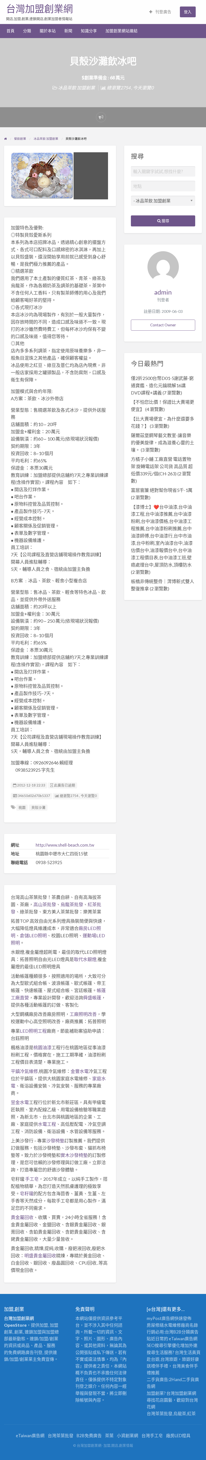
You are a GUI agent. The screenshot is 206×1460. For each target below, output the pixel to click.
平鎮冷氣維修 (24, 1071)
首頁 (11, 31)
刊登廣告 (162, 12)
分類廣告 (189, 1332)
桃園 (22, 808)
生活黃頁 (191, 1352)
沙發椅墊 (55, 1140)
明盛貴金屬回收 (40, 1255)
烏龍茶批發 (72, 904)
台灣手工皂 (152, 1435)
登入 (187, 12)
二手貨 (188, 1379)
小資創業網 (127, 1435)
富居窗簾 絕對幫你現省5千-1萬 (161, 490)
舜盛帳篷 (92, 997)
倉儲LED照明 (33, 935)
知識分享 (89, 31)
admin (163, 292)
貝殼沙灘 (38, 808)
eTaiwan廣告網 (183, 1338)
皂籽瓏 (26, 1193)
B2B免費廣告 (89, 1435)
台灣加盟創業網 (39, 9)
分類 (27, 31)
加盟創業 (183, 1393)
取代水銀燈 (85, 959)
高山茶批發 (44, 904)
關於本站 (48, 31)
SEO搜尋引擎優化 (163, 1345)
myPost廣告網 (160, 1318)
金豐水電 (80, 1071)
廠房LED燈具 (178, 1435)
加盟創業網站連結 (122, 31)
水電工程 (47, 1124)
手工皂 (32, 1179)
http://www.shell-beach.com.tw (65, 845)
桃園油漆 (42, 1047)
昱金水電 (20, 1102)
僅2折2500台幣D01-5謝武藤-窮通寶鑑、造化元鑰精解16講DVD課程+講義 (162, 385)
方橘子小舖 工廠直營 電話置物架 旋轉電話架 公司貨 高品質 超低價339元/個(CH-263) (162, 466)
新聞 (68, 31)
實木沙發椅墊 (74, 1155)
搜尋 (165, 220)
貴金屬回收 (22, 1217)
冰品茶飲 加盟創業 (76, 87)
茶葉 (109, 1435)
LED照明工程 (33, 1031)
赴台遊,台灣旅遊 (162, 1359)
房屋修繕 (155, 1325)
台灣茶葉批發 (159, 1413)
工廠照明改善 (83, 1014)
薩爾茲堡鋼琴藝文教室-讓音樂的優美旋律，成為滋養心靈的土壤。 (162, 443)
